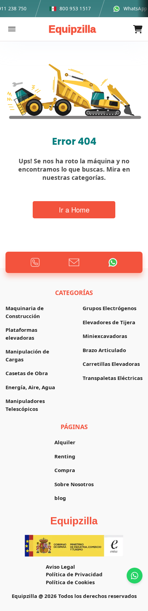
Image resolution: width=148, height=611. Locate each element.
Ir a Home (74, 210)
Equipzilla (72, 29)
